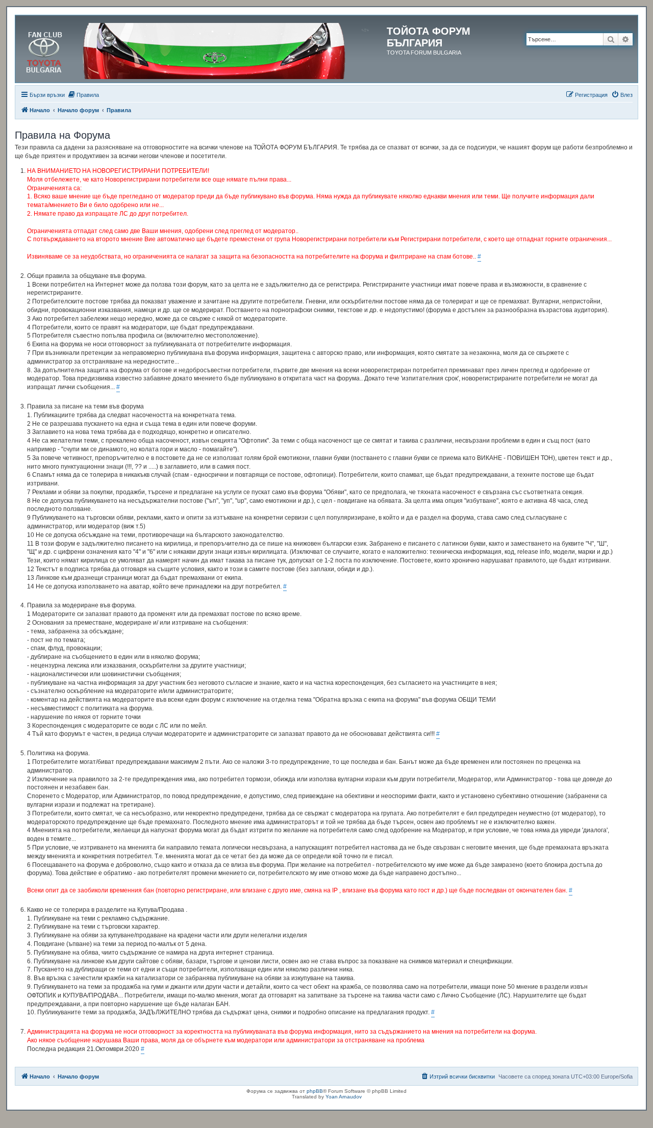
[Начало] (202, 49)
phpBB (315, 1091)
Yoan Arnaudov (343, 1096)
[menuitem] (83, 95)
